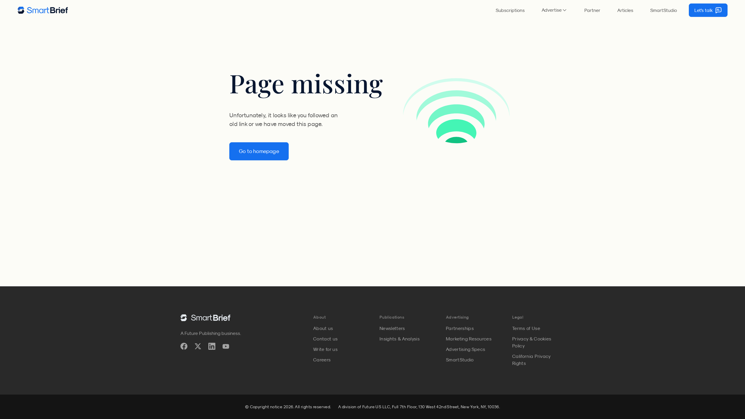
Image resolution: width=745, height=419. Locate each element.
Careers (322, 359)
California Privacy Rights (531, 360)
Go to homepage (259, 151)
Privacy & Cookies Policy (531, 342)
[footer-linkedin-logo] (211, 346)
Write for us (325, 349)
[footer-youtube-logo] (225, 346)
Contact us (325, 338)
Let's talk (703, 10)
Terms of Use (526, 328)
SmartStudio (663, 10)
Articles (625, 10)
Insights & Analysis (399, 338)
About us (323, 328)
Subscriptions (510, 10)
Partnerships (460, 328)
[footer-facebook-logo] (183, 346)
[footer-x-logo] (197, 346)
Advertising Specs (465, 349)
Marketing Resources (469, 338)
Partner (592, 10)
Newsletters (392, 328)
